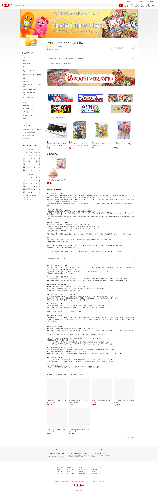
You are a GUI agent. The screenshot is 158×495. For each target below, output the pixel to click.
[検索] (121, 10)
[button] (151, 6)
